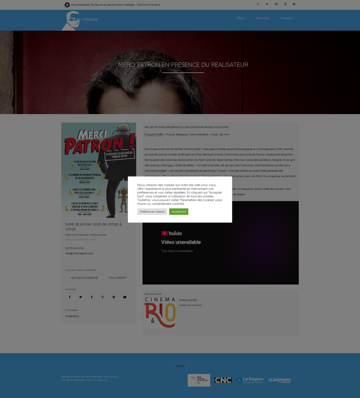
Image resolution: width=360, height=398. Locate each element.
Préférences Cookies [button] (152, 211)
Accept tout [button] (179, 211)
